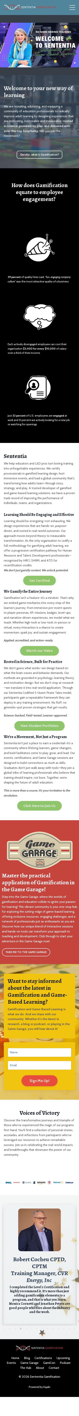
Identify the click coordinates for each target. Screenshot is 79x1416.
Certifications (43, 1358)
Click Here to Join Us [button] (39, 806)
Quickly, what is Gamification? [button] (39, 154)
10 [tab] (53, 1329)
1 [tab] (5, 1329)
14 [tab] (74, 1329)
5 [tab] (26, 1329)
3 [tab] (15, 1329)
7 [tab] (37, 1329)
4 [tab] (21, 1329)
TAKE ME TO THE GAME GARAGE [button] (26, 952)
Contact (54, 1368)
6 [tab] (31, 1329)
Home (15, 1358)
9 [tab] (47, 1329)
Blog (27, 1358)
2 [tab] (10, 1329)
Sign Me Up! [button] (39, 1080)
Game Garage (30, 1363)
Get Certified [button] (39, 580)
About (40, 1368)
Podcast (65, 1363)
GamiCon (49, 1363)
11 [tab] (58, 1329)
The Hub (25, 1368)
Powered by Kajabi (39, 1387)
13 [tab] (69, 1329)
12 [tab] (64, 1329)
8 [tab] (42, 1329)
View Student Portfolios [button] (40, 726)
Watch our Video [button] (39, 651)
